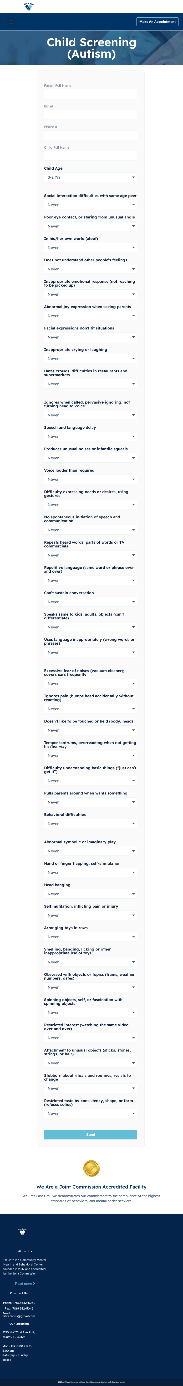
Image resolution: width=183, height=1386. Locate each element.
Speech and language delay (70, 427)
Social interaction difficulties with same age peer (90, 196)
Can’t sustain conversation (69, 593)
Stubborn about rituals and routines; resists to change (87, 1077)
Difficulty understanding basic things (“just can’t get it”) (90, 770)
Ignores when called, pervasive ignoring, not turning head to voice (87, 404)
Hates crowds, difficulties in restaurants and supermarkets (85, 373)
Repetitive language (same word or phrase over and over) (89, 570)
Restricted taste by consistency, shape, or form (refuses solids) (88, 1103)
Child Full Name (56, 148)
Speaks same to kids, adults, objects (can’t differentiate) (84, 616)
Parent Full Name (57, 86)
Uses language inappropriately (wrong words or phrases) (89, 641)
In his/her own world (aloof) (71, 239)
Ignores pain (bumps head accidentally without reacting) (88, 698)
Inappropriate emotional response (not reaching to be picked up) (89, 283)
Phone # (50, 127)
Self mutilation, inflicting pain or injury (81, 906)
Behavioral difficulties (65, 815)
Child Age (53, 168)
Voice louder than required (69, 470)
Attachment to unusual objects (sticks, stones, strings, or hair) (87, 1052)
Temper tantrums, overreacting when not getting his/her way (90, 745)
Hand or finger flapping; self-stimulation (82, 863)
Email (48, 106)
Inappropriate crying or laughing (75, 350)
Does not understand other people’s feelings (85, 260)
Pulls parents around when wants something (85, 793)
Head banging (57, 885)
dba (123, 1382)
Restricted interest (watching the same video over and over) (86, 1027)
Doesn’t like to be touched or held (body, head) (88, 721)
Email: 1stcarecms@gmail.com (18, 1314)
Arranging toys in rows (66, 928)
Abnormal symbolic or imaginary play (80, 842)
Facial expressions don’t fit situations (79, 328)
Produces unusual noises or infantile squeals (86, 449)
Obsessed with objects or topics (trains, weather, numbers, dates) (90, 976)
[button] (11, 21)
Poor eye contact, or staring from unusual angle (89, 217)
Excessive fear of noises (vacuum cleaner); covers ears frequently (84, 673)
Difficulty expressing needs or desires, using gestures (86, 494)
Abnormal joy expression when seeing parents (87, 307)
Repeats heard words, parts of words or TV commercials (84, 544)
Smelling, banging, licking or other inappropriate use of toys (77, 951)
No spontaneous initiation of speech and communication (82, 519)
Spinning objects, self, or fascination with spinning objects (83, 1002)
